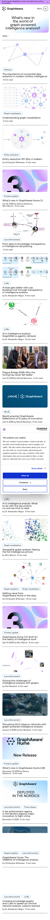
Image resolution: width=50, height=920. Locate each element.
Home (4, 36)
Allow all (25, 476)
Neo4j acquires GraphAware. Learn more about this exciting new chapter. (22, 2)
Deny (25, 489)
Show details (36, 468)
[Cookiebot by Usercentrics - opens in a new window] (36, 429)
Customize (23, 482)
